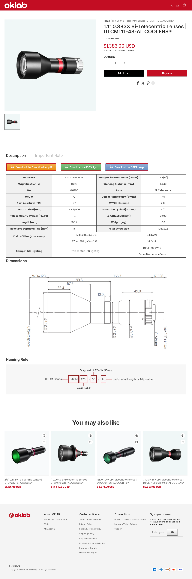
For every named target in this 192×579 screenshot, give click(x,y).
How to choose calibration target (130, 519)
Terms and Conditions (90, 519)
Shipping (108, 50)
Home (107, 20)
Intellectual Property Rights (92, 543)
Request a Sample (88, 548)
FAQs (46, 524)
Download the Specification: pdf (33, 167)
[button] (171, 5)
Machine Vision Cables (125, 524)
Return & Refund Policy (90, 528)
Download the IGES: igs (83, 167)
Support (118, 528)
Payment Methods (88, 538)
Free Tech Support (88, 552)
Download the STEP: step (129, 167)
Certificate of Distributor (55, 519)
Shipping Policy (86, 533)
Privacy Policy (86, 524)
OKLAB (17, 566)
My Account (49, 528)
